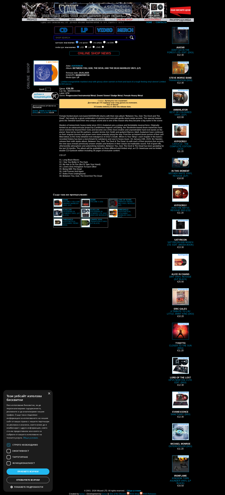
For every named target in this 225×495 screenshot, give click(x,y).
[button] (28, 486)
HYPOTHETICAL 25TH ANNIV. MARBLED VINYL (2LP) (125, 213)
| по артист (83, 43)
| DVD (98, 47)
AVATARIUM (77, 66)
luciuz (82, 494)
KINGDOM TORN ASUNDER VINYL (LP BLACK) (180, 470)
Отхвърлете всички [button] (28, 480)
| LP (89, 47)
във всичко (69, 43)
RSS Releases (149, 494)
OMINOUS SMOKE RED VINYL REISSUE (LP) (126, 202)
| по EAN (110, 43)
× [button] (49, 393)
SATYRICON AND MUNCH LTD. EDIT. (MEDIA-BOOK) (180, 233)
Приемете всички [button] (28, 471)
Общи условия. (30, 437)
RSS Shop (134, 494)
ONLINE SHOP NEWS (94, 53)
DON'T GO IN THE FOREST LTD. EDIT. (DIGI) (180, 41)
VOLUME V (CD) (96, 201)
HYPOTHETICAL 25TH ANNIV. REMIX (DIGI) (70, 222)
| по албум (97, 43)
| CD (82, 47)
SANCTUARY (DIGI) (180, 404)
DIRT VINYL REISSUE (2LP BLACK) (180, 267)
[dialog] (28, 441)
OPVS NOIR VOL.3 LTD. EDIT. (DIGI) (180, 371)
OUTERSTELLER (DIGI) (180, 436)
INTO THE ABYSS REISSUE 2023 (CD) (180, 198)
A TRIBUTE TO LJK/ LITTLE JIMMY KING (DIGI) (180, 302)
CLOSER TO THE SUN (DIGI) (180, 336)
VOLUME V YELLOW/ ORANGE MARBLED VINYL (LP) (71, 202)
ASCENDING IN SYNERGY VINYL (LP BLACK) (71, 212)
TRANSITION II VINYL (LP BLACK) (98, 221)
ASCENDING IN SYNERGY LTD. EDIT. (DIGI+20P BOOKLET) (99, 212)
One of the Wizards (117, 494)
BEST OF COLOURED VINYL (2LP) (180, 103)
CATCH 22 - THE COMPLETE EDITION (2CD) (180, 137)
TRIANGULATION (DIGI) (180, 72)
